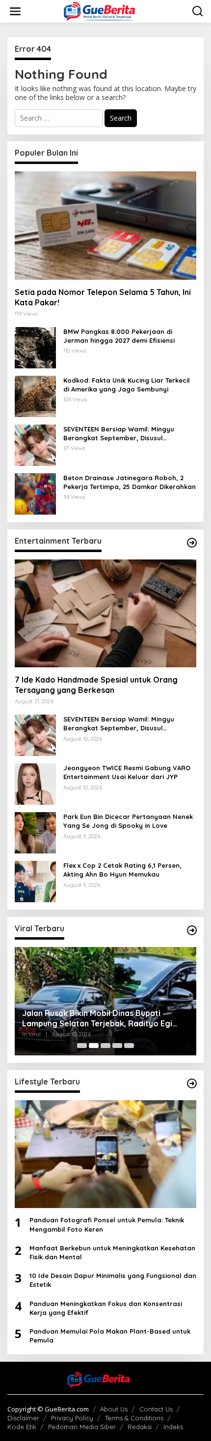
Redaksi (140, 1427)
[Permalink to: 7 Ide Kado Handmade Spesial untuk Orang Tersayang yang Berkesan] (105, 613)
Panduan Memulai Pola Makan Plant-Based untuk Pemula (109, 1335)
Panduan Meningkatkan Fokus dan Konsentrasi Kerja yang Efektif (105, 1308)
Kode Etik (21, 1427)
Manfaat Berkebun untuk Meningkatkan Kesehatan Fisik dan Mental (112, 1252)
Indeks (173, 1427)
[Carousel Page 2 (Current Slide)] (94, 1045)
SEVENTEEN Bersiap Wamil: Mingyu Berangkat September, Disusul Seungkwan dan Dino (118, 433)
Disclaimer (23, 1418)
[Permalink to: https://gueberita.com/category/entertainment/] (192, 543)
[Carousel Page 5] (129, 1045)
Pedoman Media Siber (82, 1427)
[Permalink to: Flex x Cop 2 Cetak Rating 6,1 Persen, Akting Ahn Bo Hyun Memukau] (35, 880)
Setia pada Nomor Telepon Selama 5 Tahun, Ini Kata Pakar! (103, 297)
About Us (114, 1409)
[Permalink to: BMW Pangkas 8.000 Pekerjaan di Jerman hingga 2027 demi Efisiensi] (35, 347)
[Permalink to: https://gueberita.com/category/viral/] (192, 930)
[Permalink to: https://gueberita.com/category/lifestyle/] (192, 1083)
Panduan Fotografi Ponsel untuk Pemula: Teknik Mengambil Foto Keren (106, 1224)
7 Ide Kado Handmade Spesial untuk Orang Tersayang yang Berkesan (96, 685)
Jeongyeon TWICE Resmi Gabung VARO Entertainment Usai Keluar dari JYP (126, 772)
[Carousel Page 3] (105, 1045)
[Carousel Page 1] (82, 1045)
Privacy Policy (72, 1418)
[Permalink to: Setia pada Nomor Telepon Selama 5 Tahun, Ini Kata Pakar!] (105, 225)
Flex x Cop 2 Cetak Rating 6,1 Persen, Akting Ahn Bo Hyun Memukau (122, 869)
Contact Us (156, 1409)
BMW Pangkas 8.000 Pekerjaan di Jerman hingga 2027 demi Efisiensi (119, 336)
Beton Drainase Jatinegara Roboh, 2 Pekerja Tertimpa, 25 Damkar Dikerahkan (129, 482)
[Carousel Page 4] (117, 1045)
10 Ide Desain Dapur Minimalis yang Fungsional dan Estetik (112, 1280)
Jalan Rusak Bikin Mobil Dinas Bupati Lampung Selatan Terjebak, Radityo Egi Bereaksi (97, 1018)
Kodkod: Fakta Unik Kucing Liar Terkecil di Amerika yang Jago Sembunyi (126, 384)
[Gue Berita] (107, 10)
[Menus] (15, 11)
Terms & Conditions (134, 1418)
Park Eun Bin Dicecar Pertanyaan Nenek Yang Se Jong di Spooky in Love (128, 821)
